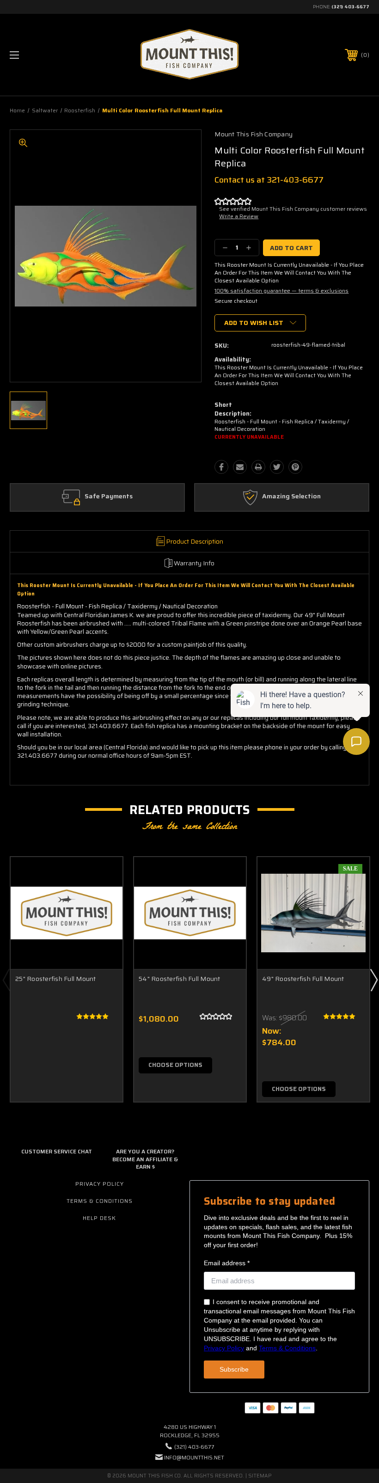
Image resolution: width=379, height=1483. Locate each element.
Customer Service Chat (56, 1151)
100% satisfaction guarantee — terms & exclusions (281, 290)
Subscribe (234, 1369)
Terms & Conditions (100, 1200)
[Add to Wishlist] (104, 897)
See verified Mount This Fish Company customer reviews (293, 208)
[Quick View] (104, 875)
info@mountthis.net (194, 1457)
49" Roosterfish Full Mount (303, 979)
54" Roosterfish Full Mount (179, 979)
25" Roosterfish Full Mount (55, 979)
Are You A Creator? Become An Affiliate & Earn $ (145, 1159)
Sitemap (260, 1476)
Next (373, 979)
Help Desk (99, 1217)
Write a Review (238, 216)
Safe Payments (109, 496)
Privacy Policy (99, 1183)
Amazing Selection (291, 496)
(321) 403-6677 (350, 6)
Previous (6, 979)
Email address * (227, 1263)
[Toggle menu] (46, 54)
